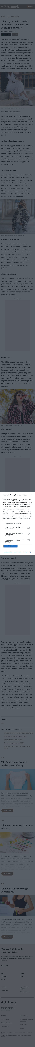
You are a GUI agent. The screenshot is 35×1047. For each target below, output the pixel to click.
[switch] (28, 528)
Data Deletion (8, 552)
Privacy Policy (27, 552)
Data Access (17, 552)
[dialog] (17, 523)
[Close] (31, 495)
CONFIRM (10, 546)
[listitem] (17, 524)
